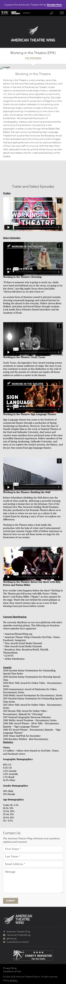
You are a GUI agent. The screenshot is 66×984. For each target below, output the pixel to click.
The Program (33, 58)
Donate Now (54, 4)
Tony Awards (5, 13)
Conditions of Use (12, 971)
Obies (15, 13)
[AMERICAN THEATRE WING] (33, 34)
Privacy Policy (10, 968)
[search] (51, 13)
